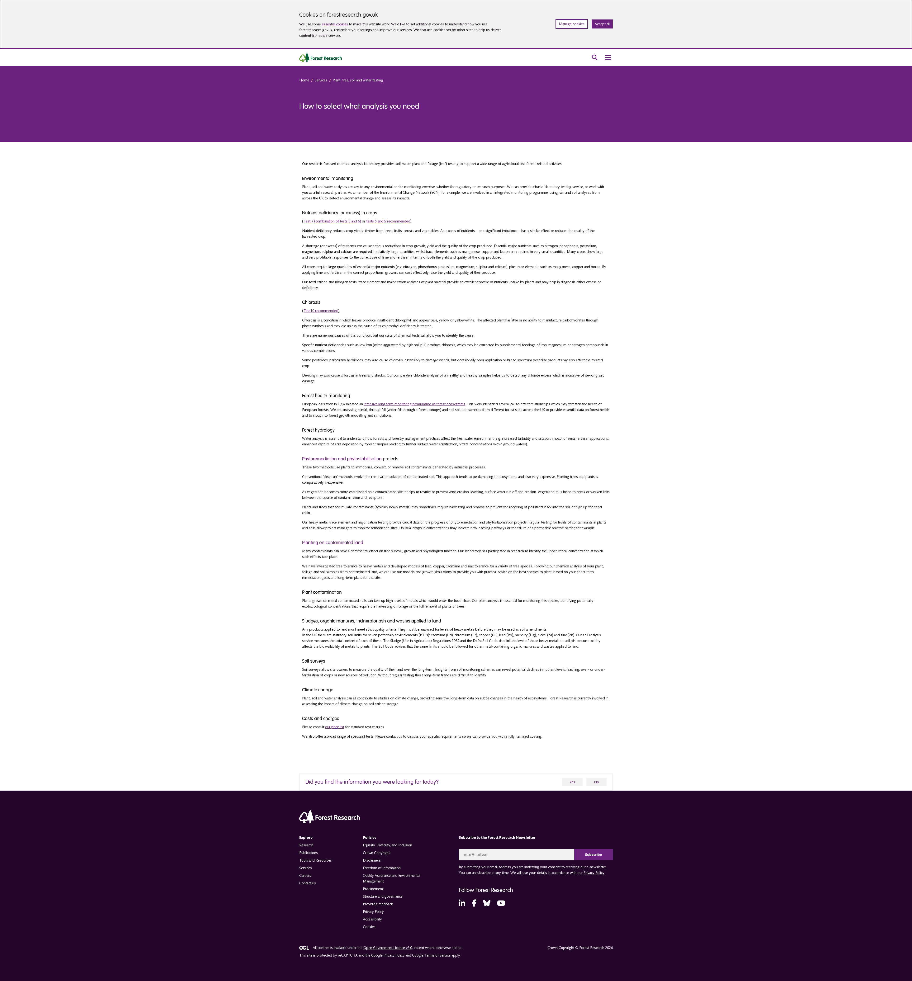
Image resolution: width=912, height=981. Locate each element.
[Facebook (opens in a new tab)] (474, 903)
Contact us (307, 883)
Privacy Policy (373, 912)
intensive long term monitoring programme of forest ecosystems (414, 404)
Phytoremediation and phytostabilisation (342, 459)
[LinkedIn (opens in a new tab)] (462, 903)
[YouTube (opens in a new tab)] (501, 903)
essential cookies (335, 24)
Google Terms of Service (431, 955)
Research (306, 845)
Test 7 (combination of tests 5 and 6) (332, 221)
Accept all (602, 24)
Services (321, 80)
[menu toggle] (608, 57)
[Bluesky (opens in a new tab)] (486, 903)
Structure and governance (383, 896)
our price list (334, 727)
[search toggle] (595, 57)
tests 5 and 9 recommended (388, 221)
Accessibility (372, 919)
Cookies (369, 927)
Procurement (373, 889)
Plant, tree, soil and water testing (358, 80)
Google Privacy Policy (387, 955)
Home (304, 80)
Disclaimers (372, 860)
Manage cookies (571, 24)
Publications (308, 853)
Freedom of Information (382, 868)
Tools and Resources (315, 860)
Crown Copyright (376, 853)
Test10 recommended (321, 311)
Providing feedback (378, 904)
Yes (572, 782)
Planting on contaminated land (332, 543)
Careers (305, 875)
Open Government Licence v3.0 (387, 948)
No (596, 782)
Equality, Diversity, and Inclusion (387, 845)
